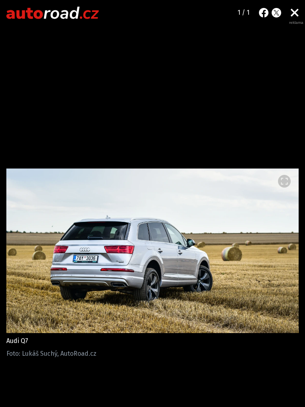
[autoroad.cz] (52, 13)
